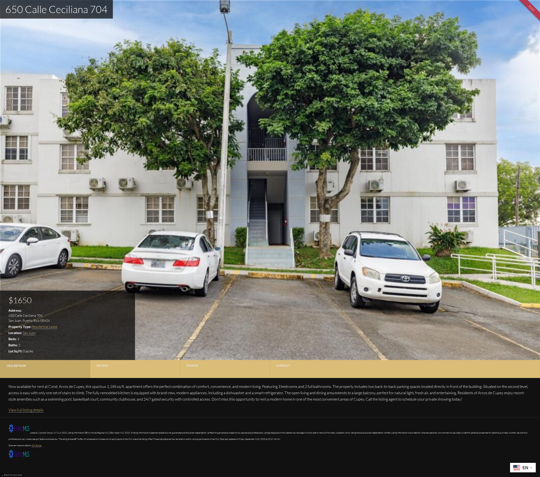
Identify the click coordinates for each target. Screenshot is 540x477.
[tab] (45, 369)
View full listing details (25, 410)
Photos (192, 365)
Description (16, 365)
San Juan (29, 333)
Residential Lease (44, 327)
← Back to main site (11, 474)
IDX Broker (37, 445)
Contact (283, 365)
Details (102, 365)
